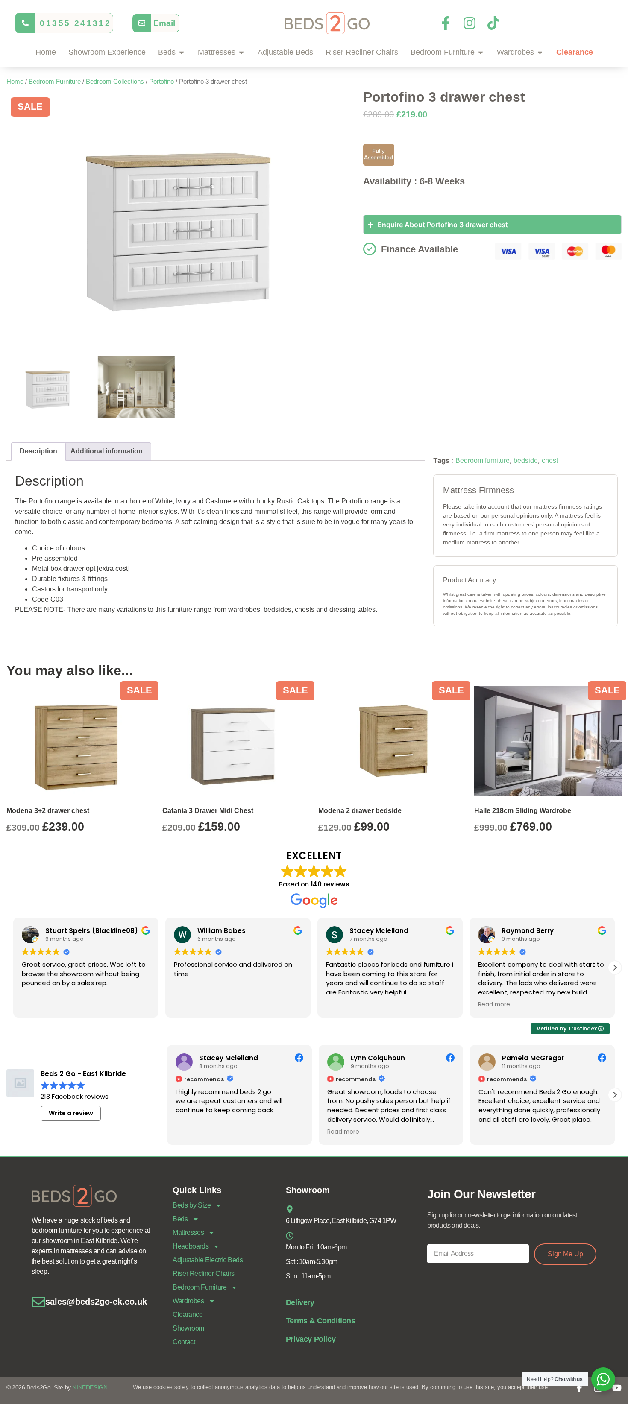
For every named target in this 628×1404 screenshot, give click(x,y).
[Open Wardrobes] (540, 52)
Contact (184, 1342)
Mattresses (188, 1232)
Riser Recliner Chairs (204, 1273)
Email (164, 23)
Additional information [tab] (106, 451)
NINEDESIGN (89, 1387)
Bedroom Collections (115, 81)
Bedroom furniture (482, 460)
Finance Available (419, 249)
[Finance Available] (369, 249)
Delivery (300, 1302)
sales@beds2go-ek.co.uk (96, 1301)
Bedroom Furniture (55, 81)
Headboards (190, 1246)
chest (550, 460)
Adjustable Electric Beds (208, 1260)
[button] (614, 967)
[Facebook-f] (445, 23)
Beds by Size (192, 1205)
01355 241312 (75, 23)
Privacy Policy (310, 1339)
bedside (526, 460)
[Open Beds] (181, 52)
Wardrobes (188, 1301)
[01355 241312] (25, 23)
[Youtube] (617, 1387)
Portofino (161, 81)
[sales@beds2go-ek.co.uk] (38, 1302)
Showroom (188, 1328)
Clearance (187, 1314)
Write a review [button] (71, 1113)
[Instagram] (469, 23)
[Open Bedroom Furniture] (480, 52)
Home (14, 81)
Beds (180, 1219)
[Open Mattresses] (241, 52)
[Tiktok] (493, 23)
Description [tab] (38, 451)
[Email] (142, 23)
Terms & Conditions (320, 1320)
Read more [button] (494, 1005)
